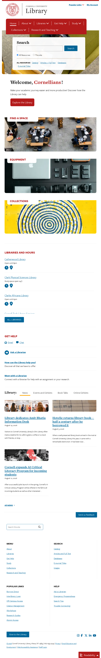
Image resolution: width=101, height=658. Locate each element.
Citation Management (15, 605)
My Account (92, 4)
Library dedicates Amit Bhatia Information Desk (25, 420)
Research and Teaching (43, 30)
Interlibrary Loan (14, 596)
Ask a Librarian (60, 591)
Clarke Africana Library (16, 295)
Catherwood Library (15, 259)
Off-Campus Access (15, 600)
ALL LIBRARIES (14, 319)
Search (23, 42)
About (25, 23)
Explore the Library (22, 102)
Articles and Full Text (62, 553)
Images (57, 567)
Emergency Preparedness (64, 596)
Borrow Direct (13, 591)
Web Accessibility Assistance (27, 647)
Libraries (41, 23)
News (25, 392)
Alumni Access (12, 620)
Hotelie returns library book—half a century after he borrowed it (73, 421)
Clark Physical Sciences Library (20, 277)
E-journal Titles (24, 66)
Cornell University (12, 9)
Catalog (35, 62)
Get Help (58, 23)
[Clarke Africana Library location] (11, 304)
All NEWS (9, 505)
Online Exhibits (81, 392)
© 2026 (9, 643)
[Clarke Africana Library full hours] (7, 303)
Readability (89, 655)
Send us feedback (86, 514)
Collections (17, 30)
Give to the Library (18, 634)
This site (38, 55)
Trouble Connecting (62, 605)
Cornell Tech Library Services (20, 313)
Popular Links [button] (75, 4)
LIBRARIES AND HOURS (20, 252)
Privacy (57, 643)
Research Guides (13, 615)
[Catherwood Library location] (11, 267)
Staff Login (43, 647)
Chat (21, 342)
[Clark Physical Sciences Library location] (11, 285)
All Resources (24, 55)
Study (75, 23)
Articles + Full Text (47, 62)
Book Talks (63, 392)
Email (10, 342)
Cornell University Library (36, 9)
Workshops (11, 610)
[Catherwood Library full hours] (7, 267)
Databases (62, 62)
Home (13, 23)
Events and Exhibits (42, 392)
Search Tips (59, 600)
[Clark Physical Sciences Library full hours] (7, 285)
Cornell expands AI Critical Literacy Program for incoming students (26, 471)
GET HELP (11, 336)
